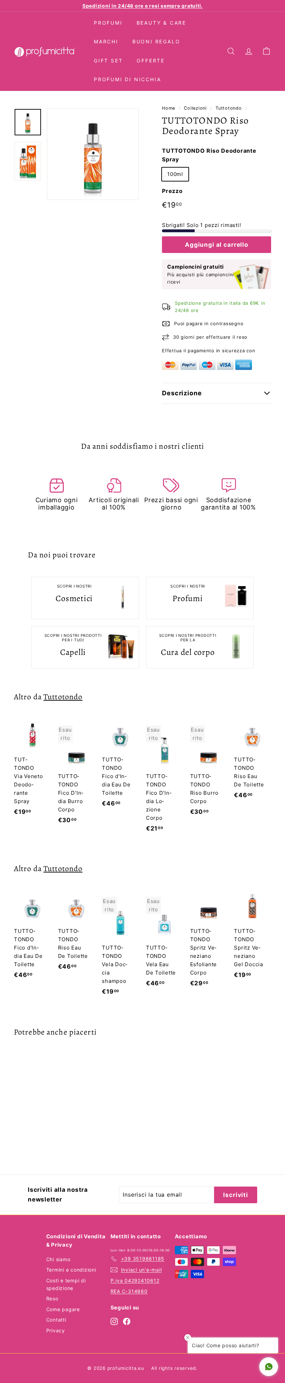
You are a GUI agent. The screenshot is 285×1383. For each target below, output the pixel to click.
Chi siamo (58, 1259)
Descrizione (182, 393)
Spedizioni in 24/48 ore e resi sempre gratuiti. (142, 6)
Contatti (56, 1320)
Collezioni (195, 108)
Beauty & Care (161, 23)
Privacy (55, 1330)
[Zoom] (92, 154)
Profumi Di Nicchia (127, 79)
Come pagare (63, 1309)
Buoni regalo (156, 41)
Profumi (108, 23)
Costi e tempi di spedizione (66, 1284)
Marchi (106, 41)
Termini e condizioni (71, 1270)
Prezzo (172, 190)
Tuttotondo (228, 108)
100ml (175, 174)
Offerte (151, 61)
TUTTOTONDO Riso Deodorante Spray (209, 155)
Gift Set (108, 61)
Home (168, 108)
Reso (52, 1298)
